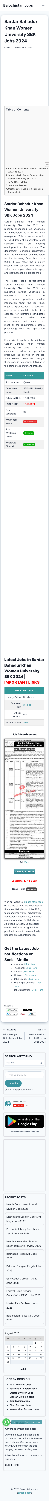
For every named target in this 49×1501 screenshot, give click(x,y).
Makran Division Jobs (22, 1396)
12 (19, 1351)
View (25, 722)
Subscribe (13, 1083)
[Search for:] (24, 1062)
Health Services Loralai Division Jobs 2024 (37, 1036)
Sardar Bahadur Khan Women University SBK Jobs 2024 (28, 170)
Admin (10, 47)
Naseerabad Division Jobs (24, 1409)
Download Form (24, 871)
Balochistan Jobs (33, 902)
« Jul (23, 1369)
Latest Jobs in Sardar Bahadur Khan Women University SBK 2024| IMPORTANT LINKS (26, 178)
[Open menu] (43, 5)
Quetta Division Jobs (21, 1392)
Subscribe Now (31, 421)
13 (25, 1351)
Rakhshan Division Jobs (23, 1388)
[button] (6, 1421)
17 (8, 1354)
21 (30, 1354)
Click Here (28, 705)
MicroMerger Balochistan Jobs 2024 (12, 1036)
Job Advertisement (17, 185)
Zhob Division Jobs (20, 1405)
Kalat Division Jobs (20, 1384)
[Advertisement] (24, 77)
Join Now (30, 433)
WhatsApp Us (31, 889)
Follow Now (30, 444)
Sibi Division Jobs (20, 1401)
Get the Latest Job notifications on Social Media (25, 191)
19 (19, 1354)
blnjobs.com (24, 1492)
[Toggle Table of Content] (46, 164)
